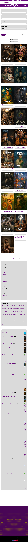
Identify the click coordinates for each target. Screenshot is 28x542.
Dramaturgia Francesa (21, 314)
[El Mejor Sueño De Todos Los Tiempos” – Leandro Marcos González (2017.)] (20, 172)
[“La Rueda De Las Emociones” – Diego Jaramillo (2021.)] (20, 108)
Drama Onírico (4, 279)
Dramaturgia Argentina (5, 312)
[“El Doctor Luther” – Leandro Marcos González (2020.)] (20, 129)
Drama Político (4, 281)
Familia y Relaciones (19, 317)
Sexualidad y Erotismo (8, 323)
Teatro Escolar (4, 272)
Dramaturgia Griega (5, 315)
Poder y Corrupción (20, 321)
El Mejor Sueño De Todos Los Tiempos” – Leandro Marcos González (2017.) (20, 190)
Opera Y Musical (4, 297)
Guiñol (3, 293)
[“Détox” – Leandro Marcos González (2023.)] (7, 66)
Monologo (3, 290)
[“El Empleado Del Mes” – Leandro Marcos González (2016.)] (20, 236)
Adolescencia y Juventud (5, 305)
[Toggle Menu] (26, 2)
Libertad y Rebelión (11, 320)
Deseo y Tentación (20, 309)
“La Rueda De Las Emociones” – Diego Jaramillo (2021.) (20, 126)
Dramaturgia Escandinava (6, 314)
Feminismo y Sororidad (5, 318)
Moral (16, 321)
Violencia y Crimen (4, 324)
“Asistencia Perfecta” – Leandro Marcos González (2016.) (20, 232)
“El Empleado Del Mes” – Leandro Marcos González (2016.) (20, 239)
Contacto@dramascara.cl (23, 518)
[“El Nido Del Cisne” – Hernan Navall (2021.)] (7, 108)
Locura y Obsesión (17, 320)
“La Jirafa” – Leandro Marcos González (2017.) (8, 190)
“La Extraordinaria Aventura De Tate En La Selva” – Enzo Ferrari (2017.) (7, 211)
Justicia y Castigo (4, 320)
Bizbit (17, 537)
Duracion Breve (4, 295)
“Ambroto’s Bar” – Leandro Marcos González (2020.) (7, 147)
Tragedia (3, 264)
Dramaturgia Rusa (18, 315)
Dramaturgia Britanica (13, 312)
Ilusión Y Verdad (18, 318)
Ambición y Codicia (21, 305)
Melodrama (4, 288)
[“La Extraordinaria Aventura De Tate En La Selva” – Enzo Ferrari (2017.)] (7, 193)
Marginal (22, 320)
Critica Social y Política (13, 309)
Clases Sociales (9, 308)
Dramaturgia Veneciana (12, 317)
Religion (3, 323)
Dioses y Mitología (11, 311)
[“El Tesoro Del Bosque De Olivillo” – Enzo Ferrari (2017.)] (20, 193)
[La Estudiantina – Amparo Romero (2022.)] (20, 66)
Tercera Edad (15, 323)
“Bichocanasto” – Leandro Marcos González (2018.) (7, 169)
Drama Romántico (5, 283)
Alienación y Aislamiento (14, 305)
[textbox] (14, 12)
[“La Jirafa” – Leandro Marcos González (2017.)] (7, 172)
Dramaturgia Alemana (18, 311)
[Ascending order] (17, 39)
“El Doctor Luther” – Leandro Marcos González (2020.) (20, 147)
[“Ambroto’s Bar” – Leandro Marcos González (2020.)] (7, 129)
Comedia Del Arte (22, 308)
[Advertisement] (14, 497)
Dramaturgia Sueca (5, 317)
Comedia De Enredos (16, 308)
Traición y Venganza (21, 323)
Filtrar (3, 34)
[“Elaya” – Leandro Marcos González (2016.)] (7, 236)
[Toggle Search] (25, 2)
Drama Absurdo (4, 274)
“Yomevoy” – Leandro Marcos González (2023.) (8, 63)
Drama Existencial (5, 276)
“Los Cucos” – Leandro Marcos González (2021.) (20, 104)
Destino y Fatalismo (5, 311)
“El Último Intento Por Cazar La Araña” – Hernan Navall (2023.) (20, 63)
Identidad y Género (12, 318)
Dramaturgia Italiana (12, 315)
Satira (3, 269)
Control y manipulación (5, 309)
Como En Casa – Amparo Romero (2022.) (7, 104)
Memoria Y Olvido (4, 321)
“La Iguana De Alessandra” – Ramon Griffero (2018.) (20, 168)
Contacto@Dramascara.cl (18, 0)
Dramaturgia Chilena (20, 312)
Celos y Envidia (4, 308)
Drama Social (4, 286)
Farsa (3, 267)
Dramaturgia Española (14, 314)
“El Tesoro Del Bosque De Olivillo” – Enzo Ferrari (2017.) (20, 211)
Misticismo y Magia (11, 321)
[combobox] (14, 12)
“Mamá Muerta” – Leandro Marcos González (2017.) (7, 233)
